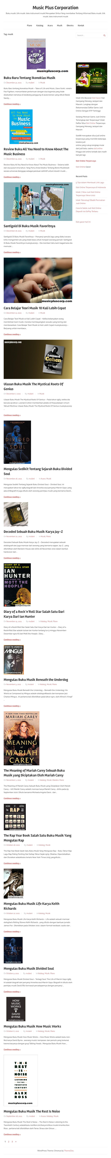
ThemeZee (68, 1151)
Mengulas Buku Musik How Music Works (32, 1026)
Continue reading (11, 104)
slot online (98, 148)
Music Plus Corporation (55, 8)
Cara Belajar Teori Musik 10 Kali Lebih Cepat (35, 308)
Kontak (81, 25)
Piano (29, 25)
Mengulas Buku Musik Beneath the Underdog (36, 680)
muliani (31, 83)
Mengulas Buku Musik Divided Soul (29, 968)
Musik (59, 25)
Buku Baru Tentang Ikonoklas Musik (29, 78)
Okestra (70, 25)
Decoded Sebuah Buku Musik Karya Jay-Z (33, 532)
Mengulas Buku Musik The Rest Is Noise (32, 1111)
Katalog (39, 25)
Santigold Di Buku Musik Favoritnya (29, 226)
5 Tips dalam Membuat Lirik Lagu (90, 182)
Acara (50, 25)
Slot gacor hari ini (83, 222)
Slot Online (90, 123)
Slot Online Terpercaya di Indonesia (91, 187)
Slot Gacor (96, 98)
